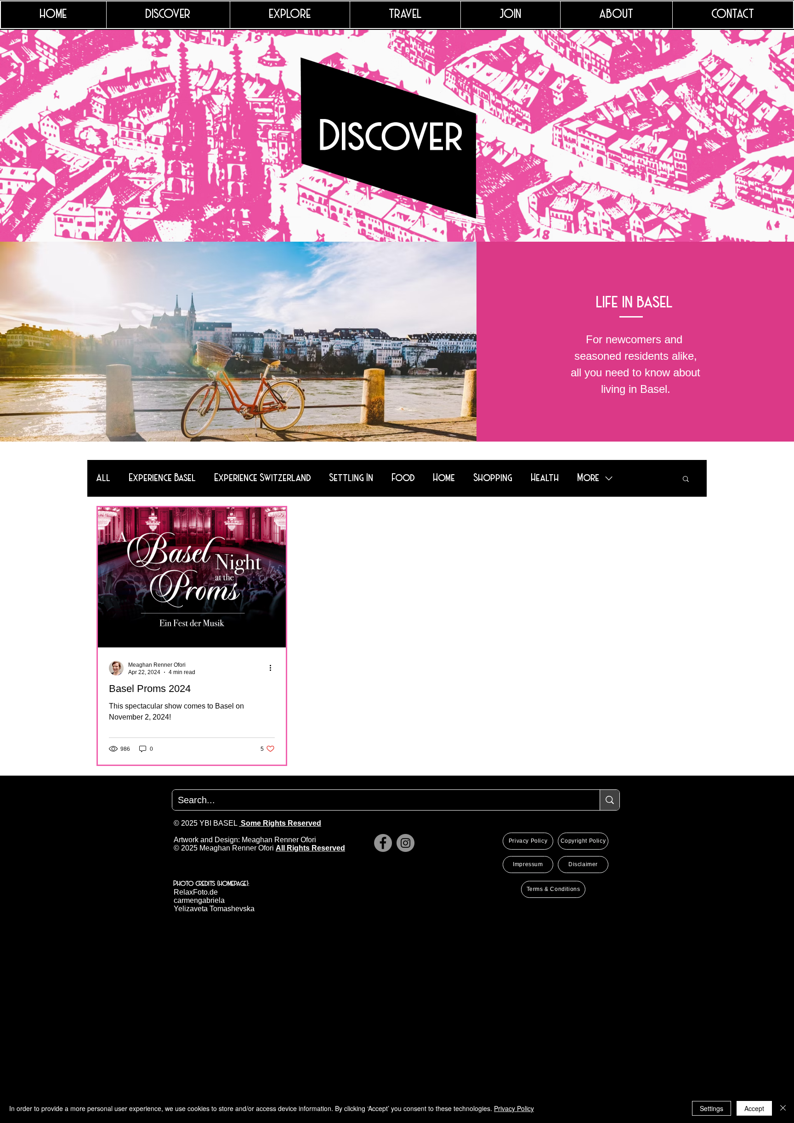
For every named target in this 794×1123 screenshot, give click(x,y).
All (103, 478)
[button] (685, 479)
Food (403, 478)
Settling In (351, 478)
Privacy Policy (514, 1108)
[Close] (782, 1108)
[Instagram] (405, 843)
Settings (711, 1108)
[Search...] (609, 800)
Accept (754, 1108)
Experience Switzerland (263, 478)
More (589, 478)
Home (444, 478)
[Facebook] (383, 843)
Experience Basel (162, 478)
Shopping (493, 478)
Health (545, 478)
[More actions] (273, 668)
